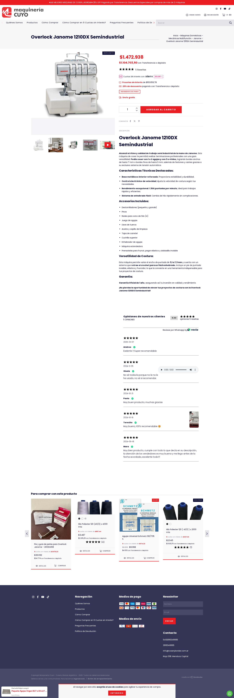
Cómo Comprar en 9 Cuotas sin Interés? (84, 22)
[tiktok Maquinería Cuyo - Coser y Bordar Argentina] (229, 9)
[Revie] (193, 330)
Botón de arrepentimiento (100, 679)
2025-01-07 (128, 342)
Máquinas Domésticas (191, 35)
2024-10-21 (128, 393)
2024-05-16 (128, 441)
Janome (197, 38)
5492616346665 (170, 639)
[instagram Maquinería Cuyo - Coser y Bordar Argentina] (217, 9)
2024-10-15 (128, 417)
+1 (85, 519)
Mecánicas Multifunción (180, 38)
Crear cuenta (194, 15)
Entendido (116, 693)
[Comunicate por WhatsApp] (230, 694)
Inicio (175, 35)
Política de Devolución (150, 22)
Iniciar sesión (213, 15)
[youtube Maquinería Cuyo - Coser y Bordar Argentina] (225, 9)
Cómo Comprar (50, 22)
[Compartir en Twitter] (135, 121)
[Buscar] (230, 22)
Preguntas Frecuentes (122, 22)
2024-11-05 (128, 366)
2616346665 (168, 645)
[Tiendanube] (192, 677)
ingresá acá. (79, 679)
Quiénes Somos (14, 22)
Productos (32, 22)
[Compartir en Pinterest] (139, 121)
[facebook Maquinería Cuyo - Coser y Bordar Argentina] (220, 9)
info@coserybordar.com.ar (175, 650)
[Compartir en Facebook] (130, 121)
